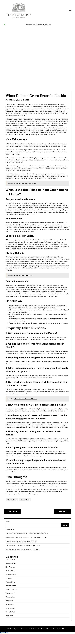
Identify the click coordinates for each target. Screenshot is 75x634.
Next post (62, 511)
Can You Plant (10, 559)
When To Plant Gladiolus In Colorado (18, 546)
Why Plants (9, 616)
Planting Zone (10, 582)
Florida (28, 105)
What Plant (9, 601)
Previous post (12, 511)
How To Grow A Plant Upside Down (18, 550)
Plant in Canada (11, 574)
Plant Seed (9, 578)
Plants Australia (11, 586)
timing (34, 105)
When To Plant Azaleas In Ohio (16, 541)
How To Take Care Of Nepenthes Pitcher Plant (21, 537)
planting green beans (13, 107)
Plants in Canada (11, 589)
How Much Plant (11, 563)
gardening (21, 105)
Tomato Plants (10, 593)
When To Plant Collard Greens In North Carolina (22, 533)
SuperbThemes (63, 629)
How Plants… (10, 567)
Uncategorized (10, 597)
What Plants (10, 604)
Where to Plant (10, 612)
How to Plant (10, 571)
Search (8, 521)
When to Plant (12, 500)
